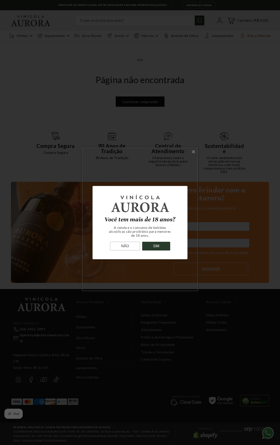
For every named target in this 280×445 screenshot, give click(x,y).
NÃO (125, 246)
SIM (156, 246)
